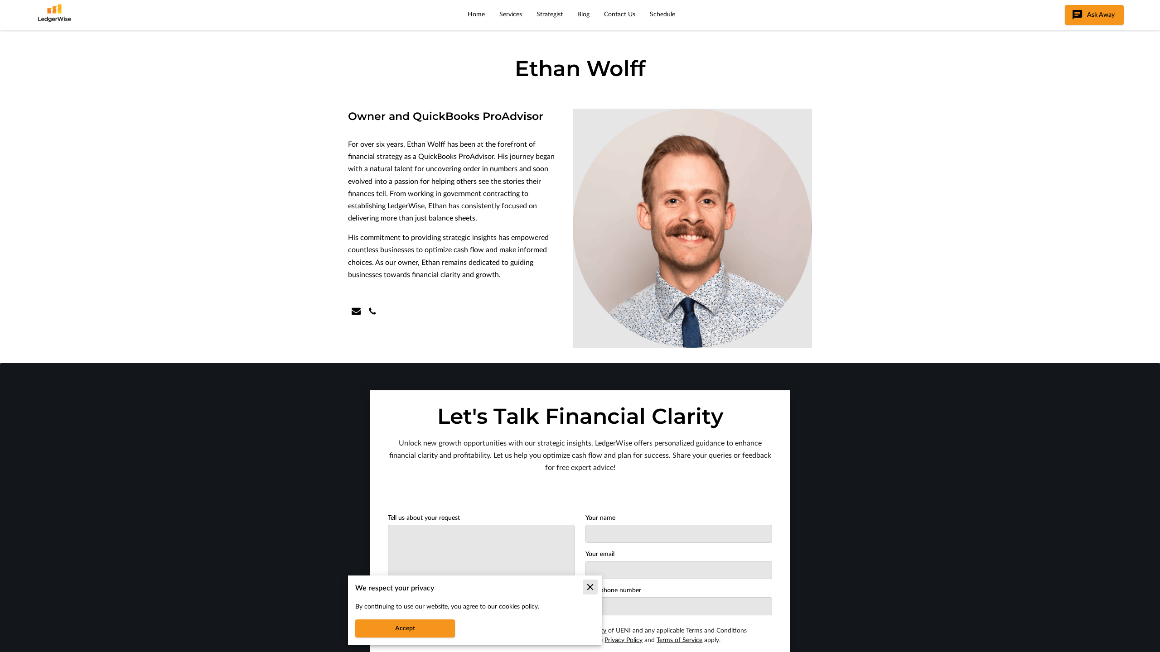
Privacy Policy (623, 640)
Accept (405, 628)
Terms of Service (679, 640)
